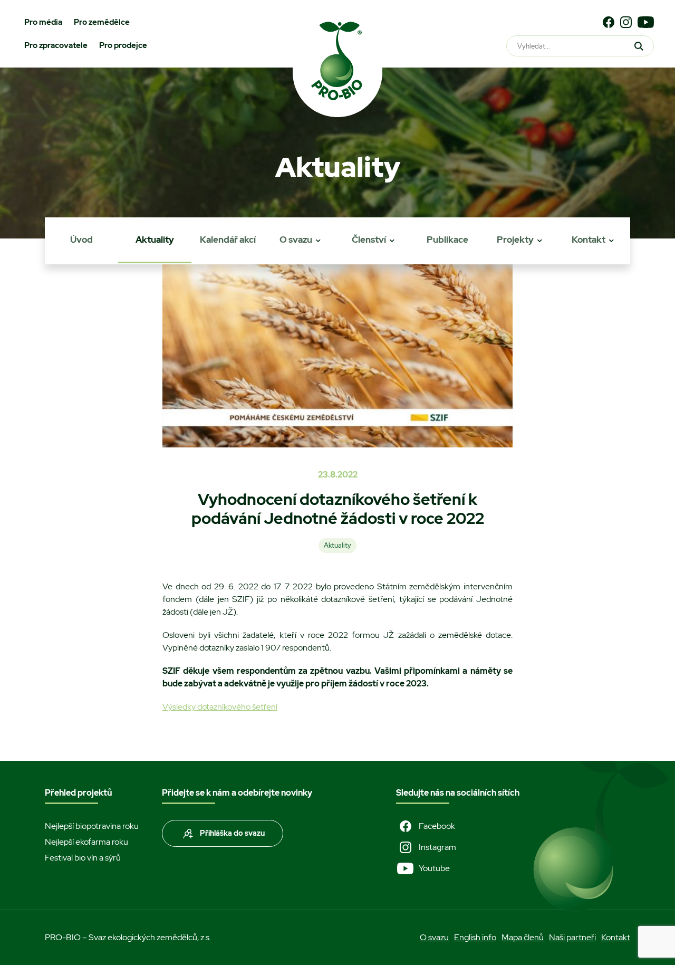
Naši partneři (572, 937)
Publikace (447, 239)
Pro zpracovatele (56, 45)
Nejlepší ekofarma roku (86, 841)
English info (475, 937)
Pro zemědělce (102, 22)
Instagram (437, 847)
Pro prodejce (123, 45)
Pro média (43, 22)
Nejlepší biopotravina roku (92, 826)
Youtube (434, 868)
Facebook (437, 826)
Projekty (515, 239)
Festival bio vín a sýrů (83, 857)
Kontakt (588, 239)
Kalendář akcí (228, 239)
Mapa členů (523, 937)
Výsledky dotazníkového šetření (219, 706)
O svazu (295, 239)
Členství (369, 239)
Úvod (81, 239)
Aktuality (155, 239)
